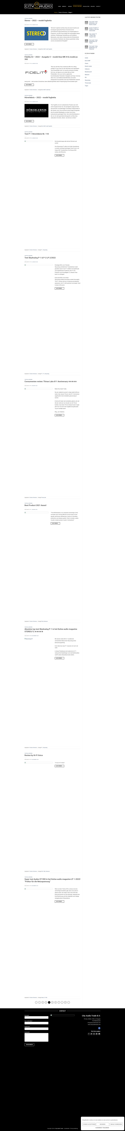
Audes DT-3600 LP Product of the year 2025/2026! (94, 29)
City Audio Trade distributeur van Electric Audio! (93, 23)
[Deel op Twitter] (91, 1034)
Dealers (93, 6)
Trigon (86, 85)
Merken (64, 6)
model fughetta (49, 49)
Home (59, 6)
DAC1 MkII (43, 871)
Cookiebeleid (98, 1127)
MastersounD (88, 71)
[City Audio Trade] (39, 5)
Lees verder (29, 44)
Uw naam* (27, 1015)
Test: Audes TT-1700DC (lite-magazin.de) (93, 35)
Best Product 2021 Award (35, 505)
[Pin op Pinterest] (96, 1034)
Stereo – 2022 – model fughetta (38, 20)
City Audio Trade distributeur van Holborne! (93, 47)
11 (65, 1002)
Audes (42, 997)
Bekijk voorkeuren (116, 1124)
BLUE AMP (43, 49)
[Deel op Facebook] (89, 1034)
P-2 (43, 373)
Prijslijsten (86, 6)
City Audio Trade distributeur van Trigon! (93, 41)
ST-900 (45, 997)
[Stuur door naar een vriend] (94, 1034)
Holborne (87, 69)
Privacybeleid (106, 1127)
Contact (98, 6)
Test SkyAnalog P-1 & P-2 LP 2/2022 (40, 258)
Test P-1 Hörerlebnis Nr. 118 (37, 134)
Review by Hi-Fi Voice (34, 755)
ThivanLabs (43, 497)
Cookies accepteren (89, 1124)
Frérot (42, 621)
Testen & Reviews (77, 6)
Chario (86, 63)
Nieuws (70, 6)
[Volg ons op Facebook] (99, 1028)
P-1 (42, 249)
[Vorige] (36, 1002)
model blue (48, 89)
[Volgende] (68, 1002)
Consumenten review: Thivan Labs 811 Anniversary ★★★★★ (51, 381)
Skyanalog (45, 249)
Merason (46, 621)
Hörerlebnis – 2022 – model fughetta (40, 97)
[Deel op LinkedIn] (99, 1034)
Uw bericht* (27, 1032)
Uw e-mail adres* (28, 1021)
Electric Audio (88, 66)
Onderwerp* (27, 1026)
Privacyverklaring (74, 1128)
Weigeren (102, 1124)
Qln (86, 77)
